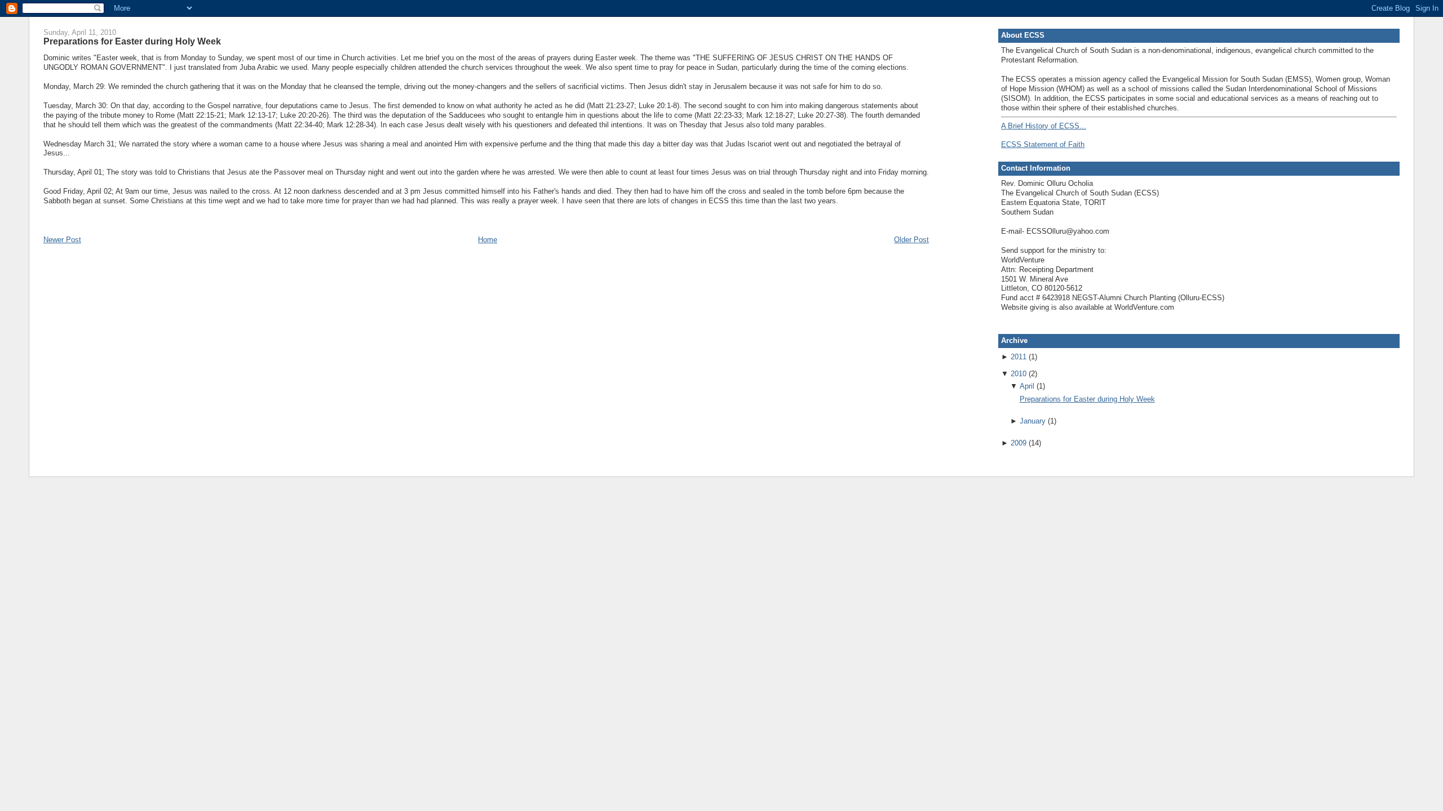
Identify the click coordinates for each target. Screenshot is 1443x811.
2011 (1018, 357)
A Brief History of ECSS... (1043, 126)
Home (487, 239)
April (1027, 386)
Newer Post (62, 239)
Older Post (911, 239)
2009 (1018, 443)
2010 (1018, 373)
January (1033, 421)
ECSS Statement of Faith (1043, 144)
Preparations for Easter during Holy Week (132, 41)
